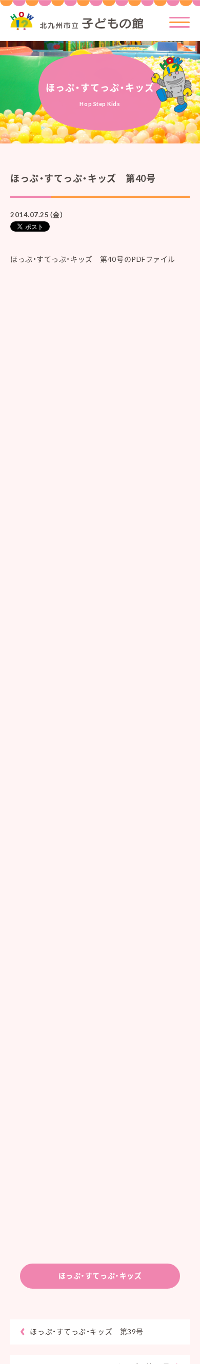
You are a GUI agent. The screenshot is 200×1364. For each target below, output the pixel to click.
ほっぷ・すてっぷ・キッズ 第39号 (87, 1331)
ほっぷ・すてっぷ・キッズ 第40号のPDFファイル (92, 259)
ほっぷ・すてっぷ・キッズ (100, 1275)
